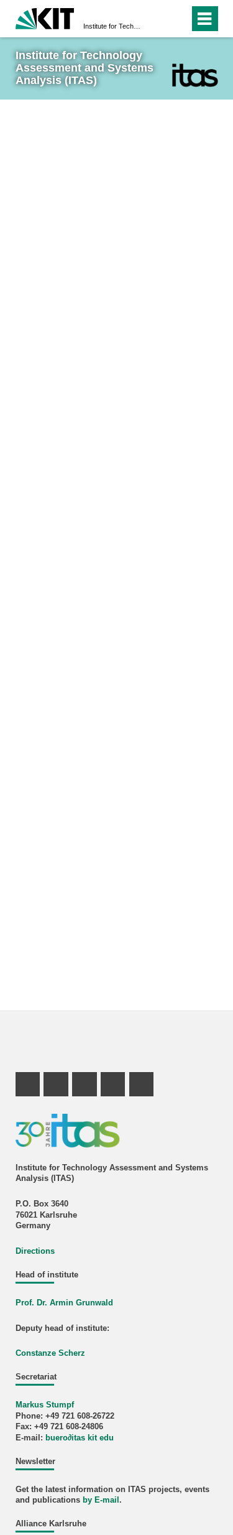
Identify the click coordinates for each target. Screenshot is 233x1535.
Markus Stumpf (45, 1405)
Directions (35, 1251)
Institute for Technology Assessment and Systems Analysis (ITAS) (112, 26)
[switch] (157, 19)
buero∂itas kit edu (79, 1438)
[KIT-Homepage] (45, 17)
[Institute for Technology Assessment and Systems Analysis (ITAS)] (194, 74)
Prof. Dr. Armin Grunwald (64, 1303)
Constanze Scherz (50, 1353)
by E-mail (101, 1500)
